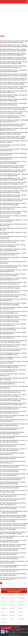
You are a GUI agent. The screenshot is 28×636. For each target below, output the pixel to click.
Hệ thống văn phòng (19, 629)
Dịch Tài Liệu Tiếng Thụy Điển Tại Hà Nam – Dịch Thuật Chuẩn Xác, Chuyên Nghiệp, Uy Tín (13, 312)
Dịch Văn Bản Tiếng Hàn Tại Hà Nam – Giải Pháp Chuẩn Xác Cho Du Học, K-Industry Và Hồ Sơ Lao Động (13, 87)
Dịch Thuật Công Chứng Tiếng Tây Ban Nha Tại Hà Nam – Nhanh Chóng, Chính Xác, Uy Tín (14, 570)
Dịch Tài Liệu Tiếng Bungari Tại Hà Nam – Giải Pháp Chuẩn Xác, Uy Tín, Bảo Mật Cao (12, 245)
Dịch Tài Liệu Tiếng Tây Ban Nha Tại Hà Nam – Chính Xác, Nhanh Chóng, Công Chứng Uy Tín (13, 283)
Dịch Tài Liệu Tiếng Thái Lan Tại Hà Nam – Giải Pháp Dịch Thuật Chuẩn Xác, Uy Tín (13, 324)
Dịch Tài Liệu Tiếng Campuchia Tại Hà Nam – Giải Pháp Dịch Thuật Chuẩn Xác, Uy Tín (13, 337)
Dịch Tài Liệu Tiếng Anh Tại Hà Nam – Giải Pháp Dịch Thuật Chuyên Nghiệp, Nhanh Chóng (13, 366)
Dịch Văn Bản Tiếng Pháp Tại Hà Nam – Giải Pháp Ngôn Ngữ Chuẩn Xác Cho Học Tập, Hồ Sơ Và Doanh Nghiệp (13, 75)
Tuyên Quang (21, 605)
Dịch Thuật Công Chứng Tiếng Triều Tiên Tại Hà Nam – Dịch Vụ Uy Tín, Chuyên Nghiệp (13, 520)
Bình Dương (21, 618)
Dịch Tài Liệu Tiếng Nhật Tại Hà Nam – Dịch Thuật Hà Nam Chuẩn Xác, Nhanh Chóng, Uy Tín (13, 407)
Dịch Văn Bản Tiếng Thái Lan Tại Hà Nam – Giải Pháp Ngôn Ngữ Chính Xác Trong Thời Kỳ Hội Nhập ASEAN (13, 50)
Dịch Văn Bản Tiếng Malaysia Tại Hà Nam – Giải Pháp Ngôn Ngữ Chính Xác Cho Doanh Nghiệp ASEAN (13, 54)
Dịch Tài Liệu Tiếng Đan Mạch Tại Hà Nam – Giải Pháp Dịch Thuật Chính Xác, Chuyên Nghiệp (13, 295)
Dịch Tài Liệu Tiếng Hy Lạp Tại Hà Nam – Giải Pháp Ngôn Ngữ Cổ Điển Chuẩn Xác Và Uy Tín (14, 120)
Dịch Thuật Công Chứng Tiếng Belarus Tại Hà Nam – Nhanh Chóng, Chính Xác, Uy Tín (13, 445)
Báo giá (13, 630)
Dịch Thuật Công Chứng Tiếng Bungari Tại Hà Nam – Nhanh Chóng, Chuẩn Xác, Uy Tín (13, 503)
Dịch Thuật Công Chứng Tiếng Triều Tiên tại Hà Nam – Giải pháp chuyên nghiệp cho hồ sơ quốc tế (13, 545)
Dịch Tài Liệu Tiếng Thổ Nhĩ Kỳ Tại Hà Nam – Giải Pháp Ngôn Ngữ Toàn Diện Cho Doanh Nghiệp (13, 212)
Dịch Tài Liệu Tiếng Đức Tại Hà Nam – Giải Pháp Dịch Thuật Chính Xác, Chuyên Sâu (13, 370)
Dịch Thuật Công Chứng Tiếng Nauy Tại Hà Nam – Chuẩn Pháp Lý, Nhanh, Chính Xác (12, 428)
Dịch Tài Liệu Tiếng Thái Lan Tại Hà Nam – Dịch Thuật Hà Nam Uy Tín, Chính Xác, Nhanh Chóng (13, 349)
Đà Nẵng (12, 611)
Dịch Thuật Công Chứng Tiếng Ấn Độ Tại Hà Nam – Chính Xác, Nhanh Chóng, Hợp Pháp (12, 557)
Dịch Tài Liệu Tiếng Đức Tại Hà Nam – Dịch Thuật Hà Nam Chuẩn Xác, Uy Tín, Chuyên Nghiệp (13, 395)
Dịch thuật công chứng (18, 632)
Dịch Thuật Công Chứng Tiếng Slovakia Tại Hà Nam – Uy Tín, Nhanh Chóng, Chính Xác (14, 437)
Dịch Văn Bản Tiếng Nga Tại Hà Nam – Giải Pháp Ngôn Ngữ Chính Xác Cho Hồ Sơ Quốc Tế (13, 104)
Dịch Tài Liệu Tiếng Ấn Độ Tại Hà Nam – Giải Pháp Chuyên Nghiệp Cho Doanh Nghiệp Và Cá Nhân (12, 166)
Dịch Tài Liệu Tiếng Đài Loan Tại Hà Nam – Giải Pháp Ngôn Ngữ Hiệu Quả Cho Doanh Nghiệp (13, 195)
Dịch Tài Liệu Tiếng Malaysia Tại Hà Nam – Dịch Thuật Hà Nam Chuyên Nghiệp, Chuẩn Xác (13, 353)
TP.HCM (20, 615)
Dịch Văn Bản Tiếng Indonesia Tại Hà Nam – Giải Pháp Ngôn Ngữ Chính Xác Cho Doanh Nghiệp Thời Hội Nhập (13, 45)
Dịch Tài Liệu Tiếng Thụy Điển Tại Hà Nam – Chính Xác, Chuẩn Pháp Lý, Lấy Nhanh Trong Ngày (13, 287)
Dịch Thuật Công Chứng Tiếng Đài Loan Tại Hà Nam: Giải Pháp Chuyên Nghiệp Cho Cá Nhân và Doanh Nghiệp (14, 524)
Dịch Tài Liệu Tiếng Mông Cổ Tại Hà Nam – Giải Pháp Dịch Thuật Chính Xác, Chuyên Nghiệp (13, 204)
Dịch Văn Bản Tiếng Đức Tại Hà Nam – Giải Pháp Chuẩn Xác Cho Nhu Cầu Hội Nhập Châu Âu (13, 70)
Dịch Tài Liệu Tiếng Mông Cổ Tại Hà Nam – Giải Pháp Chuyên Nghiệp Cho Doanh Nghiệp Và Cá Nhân (13, 179)
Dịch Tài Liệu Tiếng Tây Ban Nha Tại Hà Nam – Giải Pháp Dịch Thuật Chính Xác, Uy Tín (14, 308)
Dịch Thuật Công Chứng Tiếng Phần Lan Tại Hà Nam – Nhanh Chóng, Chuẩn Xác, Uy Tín (13, 495)
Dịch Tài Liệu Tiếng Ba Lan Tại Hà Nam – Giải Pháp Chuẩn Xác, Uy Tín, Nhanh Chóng (12, 241)
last (2, 585)
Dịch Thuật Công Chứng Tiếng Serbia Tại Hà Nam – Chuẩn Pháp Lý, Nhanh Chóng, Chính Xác (12, 433)
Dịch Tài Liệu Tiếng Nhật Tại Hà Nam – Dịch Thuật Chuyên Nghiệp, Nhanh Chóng (12, 383)
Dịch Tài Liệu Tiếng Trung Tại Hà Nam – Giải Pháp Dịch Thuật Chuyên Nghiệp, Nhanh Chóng (13, 316)
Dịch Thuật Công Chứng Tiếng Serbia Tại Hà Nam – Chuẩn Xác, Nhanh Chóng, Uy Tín (12, 457)
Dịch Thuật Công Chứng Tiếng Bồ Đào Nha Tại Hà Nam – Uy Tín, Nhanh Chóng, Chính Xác (13, 566)
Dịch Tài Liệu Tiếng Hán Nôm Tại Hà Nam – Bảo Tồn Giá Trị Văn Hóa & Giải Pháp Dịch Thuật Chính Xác (14, 199)
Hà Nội (3, 594)
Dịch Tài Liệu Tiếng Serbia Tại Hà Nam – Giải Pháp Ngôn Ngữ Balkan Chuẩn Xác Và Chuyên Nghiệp (14, 133)
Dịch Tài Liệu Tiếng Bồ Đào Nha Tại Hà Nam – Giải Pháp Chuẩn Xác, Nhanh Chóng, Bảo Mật (13, 266)
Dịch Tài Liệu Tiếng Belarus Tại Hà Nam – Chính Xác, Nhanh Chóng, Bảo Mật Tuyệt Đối (13, 249)
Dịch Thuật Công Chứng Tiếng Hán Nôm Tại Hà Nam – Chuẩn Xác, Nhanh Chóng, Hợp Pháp (13, 541)
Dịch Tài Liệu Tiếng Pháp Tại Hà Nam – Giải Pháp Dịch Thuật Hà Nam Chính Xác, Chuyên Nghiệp (13, 399)
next (25, 583)
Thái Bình (3, 605)
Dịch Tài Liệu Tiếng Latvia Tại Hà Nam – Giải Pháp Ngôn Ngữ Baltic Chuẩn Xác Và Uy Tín (13, 129)
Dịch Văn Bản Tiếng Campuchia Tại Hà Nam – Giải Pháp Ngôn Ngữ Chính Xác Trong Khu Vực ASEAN (13, 62)
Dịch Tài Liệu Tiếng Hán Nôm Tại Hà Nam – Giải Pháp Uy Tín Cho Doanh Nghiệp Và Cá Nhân (14, 174)
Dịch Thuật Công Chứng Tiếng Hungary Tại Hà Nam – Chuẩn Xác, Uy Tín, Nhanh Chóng (13, 499)
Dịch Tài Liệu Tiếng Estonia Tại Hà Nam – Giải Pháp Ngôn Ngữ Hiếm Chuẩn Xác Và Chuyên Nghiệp (12, 124)
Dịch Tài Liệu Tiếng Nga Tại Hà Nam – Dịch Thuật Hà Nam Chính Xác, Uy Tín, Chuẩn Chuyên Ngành (13, 403)
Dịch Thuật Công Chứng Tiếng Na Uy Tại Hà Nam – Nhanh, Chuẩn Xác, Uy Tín (12, 453)
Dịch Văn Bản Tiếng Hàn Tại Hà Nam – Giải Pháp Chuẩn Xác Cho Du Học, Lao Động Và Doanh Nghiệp (13, 112)
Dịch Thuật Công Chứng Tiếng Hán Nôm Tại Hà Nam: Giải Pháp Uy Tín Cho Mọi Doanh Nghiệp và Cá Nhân (13, 516)
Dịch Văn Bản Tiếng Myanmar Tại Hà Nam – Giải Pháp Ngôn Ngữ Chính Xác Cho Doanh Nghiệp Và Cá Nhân (13, 58)
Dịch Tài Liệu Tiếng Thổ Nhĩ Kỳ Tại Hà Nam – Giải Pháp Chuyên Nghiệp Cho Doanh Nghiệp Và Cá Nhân (13, 187)
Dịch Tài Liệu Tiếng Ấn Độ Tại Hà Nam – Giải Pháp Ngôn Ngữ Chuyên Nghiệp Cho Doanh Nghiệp (14, 191)
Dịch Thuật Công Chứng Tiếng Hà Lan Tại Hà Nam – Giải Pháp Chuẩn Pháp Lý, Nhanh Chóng (14, 424)
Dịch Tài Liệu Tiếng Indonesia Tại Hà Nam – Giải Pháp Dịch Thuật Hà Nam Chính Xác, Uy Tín (13, 345)
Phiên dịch (9, 632)
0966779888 (8, 628)
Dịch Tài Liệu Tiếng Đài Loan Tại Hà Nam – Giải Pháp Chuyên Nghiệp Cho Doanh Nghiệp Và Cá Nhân (13, 170)
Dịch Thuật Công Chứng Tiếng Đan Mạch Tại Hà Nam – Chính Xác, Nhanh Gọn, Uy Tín (13, 578)
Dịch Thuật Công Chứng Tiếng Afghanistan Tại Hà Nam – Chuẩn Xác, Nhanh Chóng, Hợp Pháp (13, 487)
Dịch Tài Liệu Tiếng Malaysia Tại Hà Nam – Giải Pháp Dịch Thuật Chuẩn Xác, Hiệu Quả (13, 328)
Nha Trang (12, 615)
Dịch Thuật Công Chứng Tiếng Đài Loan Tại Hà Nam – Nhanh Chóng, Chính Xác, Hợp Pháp (13, 549)
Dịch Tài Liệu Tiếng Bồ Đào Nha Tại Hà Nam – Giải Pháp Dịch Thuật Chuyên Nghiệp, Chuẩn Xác (13, 291)
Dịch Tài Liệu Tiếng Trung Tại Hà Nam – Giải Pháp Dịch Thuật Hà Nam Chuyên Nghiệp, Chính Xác (13, 341)
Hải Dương (21, 598)
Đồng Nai (3, 622)
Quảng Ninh (4, 598)
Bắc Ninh (12, 598)
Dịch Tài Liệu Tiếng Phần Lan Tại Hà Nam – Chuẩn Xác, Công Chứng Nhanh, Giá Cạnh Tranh (13, 278)
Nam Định (3, 601)
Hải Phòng (21, 594)
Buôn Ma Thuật (4, 615)
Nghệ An (12, 608)
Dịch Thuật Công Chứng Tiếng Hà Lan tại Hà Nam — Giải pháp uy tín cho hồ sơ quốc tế (14, 562)
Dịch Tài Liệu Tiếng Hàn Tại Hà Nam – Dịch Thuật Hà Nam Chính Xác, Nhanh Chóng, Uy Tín (13, 412)
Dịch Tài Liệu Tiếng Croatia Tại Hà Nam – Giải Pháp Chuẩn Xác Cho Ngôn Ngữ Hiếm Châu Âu (12, 116)
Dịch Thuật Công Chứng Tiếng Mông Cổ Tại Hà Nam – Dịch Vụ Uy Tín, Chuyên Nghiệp (13, 528)
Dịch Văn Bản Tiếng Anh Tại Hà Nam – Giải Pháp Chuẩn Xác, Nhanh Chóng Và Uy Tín (13, 91)
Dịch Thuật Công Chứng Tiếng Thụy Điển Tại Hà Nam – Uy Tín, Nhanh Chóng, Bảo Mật (13, 574)
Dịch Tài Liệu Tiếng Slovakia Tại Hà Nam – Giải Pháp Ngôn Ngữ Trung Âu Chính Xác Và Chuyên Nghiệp (13, 137)
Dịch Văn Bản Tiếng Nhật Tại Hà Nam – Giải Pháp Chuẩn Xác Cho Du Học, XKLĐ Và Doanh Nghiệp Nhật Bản (14, 83)
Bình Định (20, 611)
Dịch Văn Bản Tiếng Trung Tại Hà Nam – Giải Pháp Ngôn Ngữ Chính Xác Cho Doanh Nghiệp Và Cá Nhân (14, 41)
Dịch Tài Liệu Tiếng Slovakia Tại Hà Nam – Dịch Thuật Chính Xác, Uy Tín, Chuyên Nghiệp (13, 162)
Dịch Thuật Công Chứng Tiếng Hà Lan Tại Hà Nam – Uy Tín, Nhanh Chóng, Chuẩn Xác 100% (13, 449)
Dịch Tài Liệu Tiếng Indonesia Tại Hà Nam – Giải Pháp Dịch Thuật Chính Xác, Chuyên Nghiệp (13, 320)
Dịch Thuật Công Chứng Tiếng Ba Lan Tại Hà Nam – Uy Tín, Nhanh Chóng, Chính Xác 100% (13, 441)
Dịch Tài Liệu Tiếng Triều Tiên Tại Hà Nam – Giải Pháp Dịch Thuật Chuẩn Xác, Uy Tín (13, 208)
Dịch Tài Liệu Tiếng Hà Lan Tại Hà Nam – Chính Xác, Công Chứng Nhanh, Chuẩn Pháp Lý (12, 274)
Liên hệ (18, 630)
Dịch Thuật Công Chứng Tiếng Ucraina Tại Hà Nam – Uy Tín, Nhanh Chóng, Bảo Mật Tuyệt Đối (13, 466)
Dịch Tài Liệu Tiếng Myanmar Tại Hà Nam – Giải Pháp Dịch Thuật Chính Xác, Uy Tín (13, 333)
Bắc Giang (12, 605)
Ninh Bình (12, 601)
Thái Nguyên (21, 601)
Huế (2, 611)
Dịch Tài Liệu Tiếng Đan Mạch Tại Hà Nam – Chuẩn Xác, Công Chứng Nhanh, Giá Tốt (13, 270)
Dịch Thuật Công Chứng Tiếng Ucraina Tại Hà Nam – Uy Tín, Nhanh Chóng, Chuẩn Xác (13, 491)
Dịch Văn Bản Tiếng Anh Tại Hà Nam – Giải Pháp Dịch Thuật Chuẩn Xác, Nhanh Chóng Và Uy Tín (13, 66)
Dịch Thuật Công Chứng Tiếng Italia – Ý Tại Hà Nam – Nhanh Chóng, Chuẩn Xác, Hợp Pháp (13, 482)
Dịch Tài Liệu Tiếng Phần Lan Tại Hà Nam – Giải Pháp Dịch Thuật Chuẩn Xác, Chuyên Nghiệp (13, 303)
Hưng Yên (12, 594)
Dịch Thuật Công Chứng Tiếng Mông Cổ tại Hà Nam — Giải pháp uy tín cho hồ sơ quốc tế (13, 553)
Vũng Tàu (3, 618)
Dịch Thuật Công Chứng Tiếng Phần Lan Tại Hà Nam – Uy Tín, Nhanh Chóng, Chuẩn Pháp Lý (13, 470)
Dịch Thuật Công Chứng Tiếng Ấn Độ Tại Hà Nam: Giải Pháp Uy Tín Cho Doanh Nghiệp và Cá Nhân (13, 532)
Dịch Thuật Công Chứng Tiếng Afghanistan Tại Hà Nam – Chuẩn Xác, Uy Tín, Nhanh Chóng (13, 512)
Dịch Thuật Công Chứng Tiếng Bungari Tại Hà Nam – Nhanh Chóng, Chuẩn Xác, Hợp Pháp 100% (13, 478)
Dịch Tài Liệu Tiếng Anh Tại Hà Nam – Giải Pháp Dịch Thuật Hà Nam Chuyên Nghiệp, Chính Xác (13, 391)
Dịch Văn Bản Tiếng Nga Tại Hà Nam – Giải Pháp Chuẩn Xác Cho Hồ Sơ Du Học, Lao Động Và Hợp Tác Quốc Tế (13, 79)
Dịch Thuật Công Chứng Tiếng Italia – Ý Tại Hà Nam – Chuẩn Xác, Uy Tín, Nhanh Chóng (13, 507)
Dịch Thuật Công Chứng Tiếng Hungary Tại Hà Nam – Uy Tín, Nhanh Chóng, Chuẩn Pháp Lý (14, 474)
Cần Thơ (12, 618)
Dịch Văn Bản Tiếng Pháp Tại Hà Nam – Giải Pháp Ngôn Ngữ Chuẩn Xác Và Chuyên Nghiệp (13, 100)
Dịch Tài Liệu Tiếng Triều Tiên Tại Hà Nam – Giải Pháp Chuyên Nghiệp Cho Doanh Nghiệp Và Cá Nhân (13, 183)
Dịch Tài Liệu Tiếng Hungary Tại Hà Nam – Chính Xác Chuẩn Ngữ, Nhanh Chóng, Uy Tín (13, 254)
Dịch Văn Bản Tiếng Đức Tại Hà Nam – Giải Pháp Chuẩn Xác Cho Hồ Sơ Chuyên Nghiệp (13, 95)
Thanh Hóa (3, 608)
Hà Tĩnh (20, 608)
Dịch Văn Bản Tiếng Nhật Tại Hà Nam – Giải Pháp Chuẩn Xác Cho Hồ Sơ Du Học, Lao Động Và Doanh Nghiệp (14, 108)
